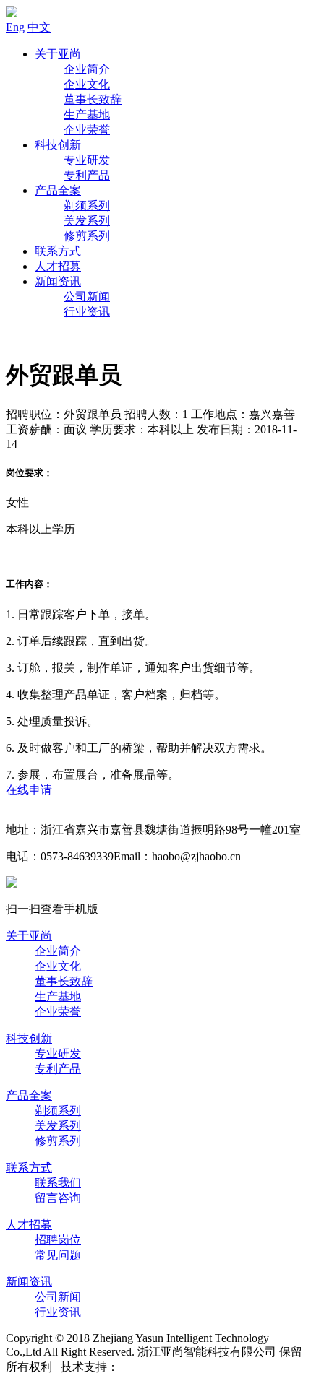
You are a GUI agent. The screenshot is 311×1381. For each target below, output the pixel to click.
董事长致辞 (93, 99)
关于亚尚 (58, 54)
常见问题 (58, 1255)
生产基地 (87, 114)
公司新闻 (87, 296)
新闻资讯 (58, 281)
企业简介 (87, 69)
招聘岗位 (58, 1240)
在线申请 (29, 790)
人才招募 (58, 266)
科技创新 (58, 145)
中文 (39, 27)
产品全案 (58, 190)
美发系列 (87, 221)
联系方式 (58, 251)
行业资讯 (87, 312)
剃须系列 (87, 205)
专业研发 (87, 160)
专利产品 (87, 175)
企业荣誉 (87, 130)
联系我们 (58, 1183)
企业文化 (87, 84)
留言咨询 (58, 1198)
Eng (15, 27)
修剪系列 (87, 236)
